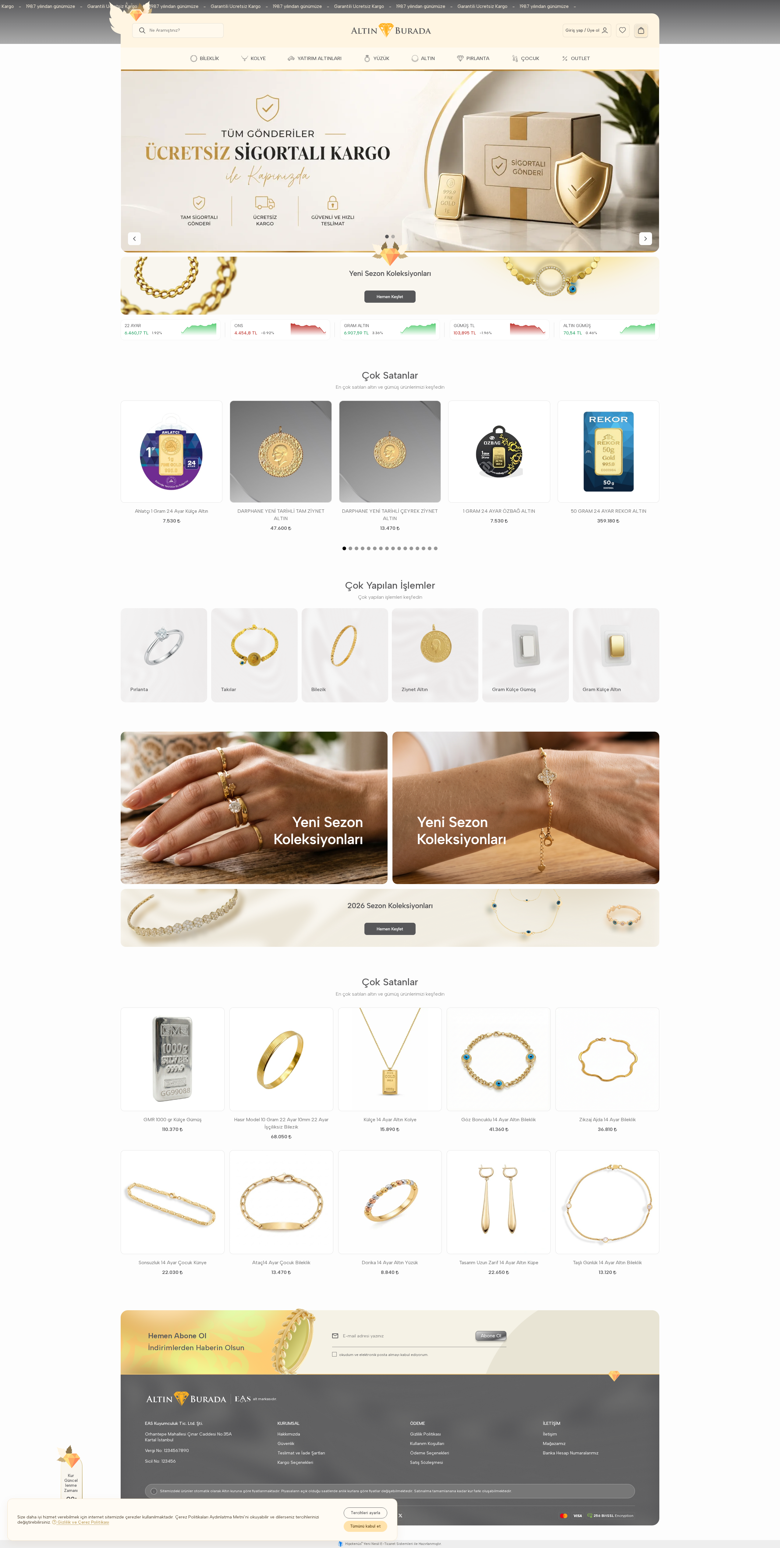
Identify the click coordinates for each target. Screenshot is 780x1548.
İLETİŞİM (551, 1423)
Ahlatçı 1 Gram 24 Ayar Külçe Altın (171, 511)
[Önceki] (134, 238)
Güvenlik (286, 1443)
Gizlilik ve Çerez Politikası (82, 1522)
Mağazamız (554, 1443)
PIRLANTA (477, 58)
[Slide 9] (393, 548)
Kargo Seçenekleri (295, 1462)
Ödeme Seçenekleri (429, 1453)
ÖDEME (417, 1423)
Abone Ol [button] (491, 1336)
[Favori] (622, 29)
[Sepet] (641, 30)
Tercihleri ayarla (365, 1513)
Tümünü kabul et (365, 1526)
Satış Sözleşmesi (426, 1462)
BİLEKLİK (209, 58)
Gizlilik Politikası (425, 1434)
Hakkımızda (289, 1434)
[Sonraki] (645, 238)
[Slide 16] (436, 548)
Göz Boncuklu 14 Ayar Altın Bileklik (498, 1119)
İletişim (550, 1434)
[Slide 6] (375, 548)
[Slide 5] (368, 548)
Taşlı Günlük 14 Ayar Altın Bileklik (607, 1262)
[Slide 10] (399, 548)
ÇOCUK (530, 58)
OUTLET (580, 58)
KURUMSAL (289, 1423)
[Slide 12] (411, 548)
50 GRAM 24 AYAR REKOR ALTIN (608, 511)
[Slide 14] (423, 548)
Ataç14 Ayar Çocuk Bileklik (281, 1262)
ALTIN (428, 58)
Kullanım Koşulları (427, 1443)
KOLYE (258, 58)
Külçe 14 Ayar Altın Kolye (390, 1119)
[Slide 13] (417, 548)
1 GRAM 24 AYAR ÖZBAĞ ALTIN (499, 511)
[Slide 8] (387, 548)
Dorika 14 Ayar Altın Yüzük (390, 1262)
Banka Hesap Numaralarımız (570, 1453)
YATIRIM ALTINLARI (319, 58)
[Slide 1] (387, 236)
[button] (141, 30)
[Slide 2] (393, 236)
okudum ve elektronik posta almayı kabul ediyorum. (383, 1354)
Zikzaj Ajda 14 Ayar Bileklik (607, 1119)
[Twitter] (400, 1516)
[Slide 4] (362, 548)
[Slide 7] (381, 548)
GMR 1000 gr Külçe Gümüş (173, 1119)
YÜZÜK (381, 58)
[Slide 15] (429, 548)
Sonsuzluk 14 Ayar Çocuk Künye (173, 1262)
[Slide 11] (405, 548)
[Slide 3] (356, 548)
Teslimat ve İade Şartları (301, 1453)
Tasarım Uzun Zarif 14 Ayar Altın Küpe (498, 1262)
